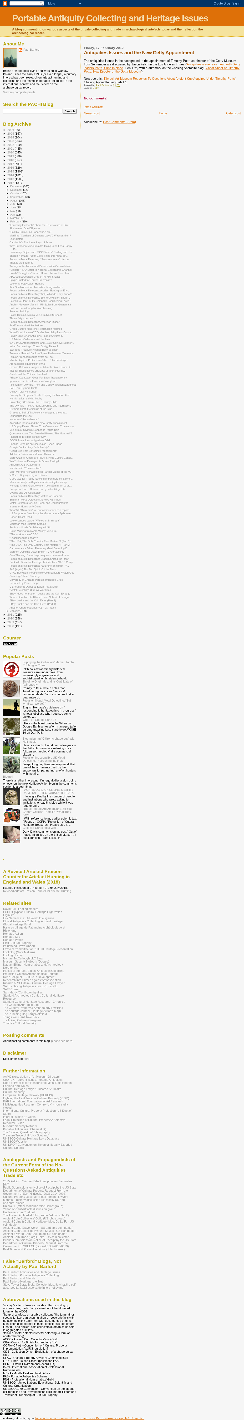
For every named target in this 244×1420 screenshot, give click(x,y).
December (16, 186)
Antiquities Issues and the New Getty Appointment (38, 423)
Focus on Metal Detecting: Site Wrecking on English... (40, 297)
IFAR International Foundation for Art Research (33, 1101)
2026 (11, 129)
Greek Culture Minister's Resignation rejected (36, 328)
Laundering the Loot (21, 415)
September (17, 197)
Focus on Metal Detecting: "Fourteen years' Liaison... (40, 259)
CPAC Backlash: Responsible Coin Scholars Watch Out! (42, 572)
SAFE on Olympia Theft (23, 388)
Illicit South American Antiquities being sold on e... (38, 287)
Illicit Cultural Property (17, 942)
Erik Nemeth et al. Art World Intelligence (28, 918)
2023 (11, 140)
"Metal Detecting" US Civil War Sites (30, 590)
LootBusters (17, 238)
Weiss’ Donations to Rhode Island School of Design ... (40, 597)
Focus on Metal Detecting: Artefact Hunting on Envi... (40, 290)
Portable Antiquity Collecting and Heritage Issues (110, 18)
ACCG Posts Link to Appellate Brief (30, 440)
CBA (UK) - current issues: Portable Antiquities (32, 1079)
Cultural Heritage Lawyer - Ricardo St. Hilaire (32, 1089)
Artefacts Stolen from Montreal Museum (32, 454)
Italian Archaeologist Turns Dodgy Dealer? (34, 346)
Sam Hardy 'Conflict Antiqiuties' (23, 992)
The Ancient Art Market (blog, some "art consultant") (36, 1215)
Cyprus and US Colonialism (25, 492)
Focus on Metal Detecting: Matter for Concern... (37, 496)
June (13, 207)
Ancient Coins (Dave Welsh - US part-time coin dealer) (38, 1227)
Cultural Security (14, 1092)
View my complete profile (19, 92)
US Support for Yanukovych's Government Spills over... (41, 513)
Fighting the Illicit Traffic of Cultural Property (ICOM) (36, 1098)
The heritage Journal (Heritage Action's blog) (32, 1010)
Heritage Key (11, 936)
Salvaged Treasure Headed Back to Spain (34, 349)
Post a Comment (93, 106)
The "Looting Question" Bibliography (26, 1132)
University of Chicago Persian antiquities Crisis (36, 579)
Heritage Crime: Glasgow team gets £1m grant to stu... (41, 485)
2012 (11, 182)
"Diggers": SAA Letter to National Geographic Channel (40, 269)
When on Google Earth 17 (39, 719)
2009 (11, 622)
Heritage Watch (13, 939)
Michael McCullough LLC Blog (23, 958)
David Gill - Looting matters (20, 908)
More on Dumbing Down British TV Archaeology (37, 551)
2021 (11, 148)
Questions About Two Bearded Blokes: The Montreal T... (42, 433)
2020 (11, 152)
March (14, 217)
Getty (96, 88)
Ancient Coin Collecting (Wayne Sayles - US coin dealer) (39, 1230)
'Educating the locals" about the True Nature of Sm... (40, 225)
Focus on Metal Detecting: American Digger (35, 321)
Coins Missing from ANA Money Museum (33, 531)
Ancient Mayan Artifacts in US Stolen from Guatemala (40, 304)
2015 (11, 171)
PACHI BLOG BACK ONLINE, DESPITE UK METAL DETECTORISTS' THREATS (48, 791)
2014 (11, 175)
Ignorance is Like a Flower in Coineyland (33, 381)
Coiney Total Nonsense (23, 391)
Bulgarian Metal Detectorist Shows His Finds (35, 499)
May (13, 211)
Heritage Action (13, 933)
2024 (11, 137)
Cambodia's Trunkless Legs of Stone (31, 242)
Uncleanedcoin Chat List (19, 1212)
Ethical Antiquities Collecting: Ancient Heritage (33, 921)
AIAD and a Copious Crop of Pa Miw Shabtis (35, 276)
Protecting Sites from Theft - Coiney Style (33, 402)
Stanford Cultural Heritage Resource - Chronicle (34, 1001)
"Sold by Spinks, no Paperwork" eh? (30, 232)
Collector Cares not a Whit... (41, 827)
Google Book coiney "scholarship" (29, 447)
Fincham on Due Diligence (25, 228)
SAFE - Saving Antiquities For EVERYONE (30, 986)
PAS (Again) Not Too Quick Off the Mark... (34, 569)
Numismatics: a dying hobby (26, 398)
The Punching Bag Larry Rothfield (25, 1014)
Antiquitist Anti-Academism (25, 464)
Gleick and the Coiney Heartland (28, 374)
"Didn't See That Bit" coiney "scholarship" (33, 450)
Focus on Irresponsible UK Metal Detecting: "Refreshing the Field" (44, 759)
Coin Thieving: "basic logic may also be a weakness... (40, 555)
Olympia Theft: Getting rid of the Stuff (31, 409)
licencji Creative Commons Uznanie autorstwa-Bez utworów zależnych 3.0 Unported (89, 1418)
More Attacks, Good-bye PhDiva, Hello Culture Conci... (41, 457)
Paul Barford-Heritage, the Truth (23, 1281)
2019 (11, 156)
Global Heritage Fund (17, 924)
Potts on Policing (19, 311)
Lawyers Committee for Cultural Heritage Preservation (38, 949)
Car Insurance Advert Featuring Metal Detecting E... (39, 548)
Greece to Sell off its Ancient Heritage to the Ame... (38, 412)
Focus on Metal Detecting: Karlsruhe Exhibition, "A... (40, 565)
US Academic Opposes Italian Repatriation (34, 586)
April (13, 214)
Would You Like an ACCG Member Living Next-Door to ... (42, 332)
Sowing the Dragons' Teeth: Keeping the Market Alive (40, 395)
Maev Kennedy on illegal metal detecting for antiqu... (39, 482)
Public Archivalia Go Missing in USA (30, 527)
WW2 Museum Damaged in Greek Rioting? (34, 461)
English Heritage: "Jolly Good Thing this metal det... (39, 255)
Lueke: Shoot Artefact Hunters (27, 283)
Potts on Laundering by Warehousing (31, 308)
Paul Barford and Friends (19, 1278)
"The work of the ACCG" (24, 534)
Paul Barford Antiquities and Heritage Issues (31, 1272)
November (16, 189)
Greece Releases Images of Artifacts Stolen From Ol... (41, 367)
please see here (61, 1041)
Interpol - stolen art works (19, 1116)
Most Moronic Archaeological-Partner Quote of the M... (41, 471)
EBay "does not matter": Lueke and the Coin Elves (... (40, 593)
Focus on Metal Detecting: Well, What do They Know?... (42, 294)
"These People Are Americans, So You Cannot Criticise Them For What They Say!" (47, 811)
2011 (11, 614)
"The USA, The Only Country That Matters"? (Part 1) (40, 541)
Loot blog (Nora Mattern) (19, 952)
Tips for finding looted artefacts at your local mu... (38, 370)
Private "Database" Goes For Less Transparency (38, 377)
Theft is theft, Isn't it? (21, 262)
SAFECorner (11, 989)
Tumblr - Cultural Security (19, 1023)
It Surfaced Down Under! (19, 946)
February (16, 221)
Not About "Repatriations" (24, 419)
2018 (11, 160)
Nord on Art (10, 967)
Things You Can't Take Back (21, 1017)
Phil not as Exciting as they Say (28, 436)
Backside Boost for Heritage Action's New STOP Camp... (42, 562)
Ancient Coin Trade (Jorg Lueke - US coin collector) (36, 1236)
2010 (11, 618)
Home (163, 113)
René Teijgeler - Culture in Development (29, 976)
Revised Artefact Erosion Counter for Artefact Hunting (37, 891)
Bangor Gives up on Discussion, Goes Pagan (36, 443)
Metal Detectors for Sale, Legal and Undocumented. (39, 502)
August (14, 200)
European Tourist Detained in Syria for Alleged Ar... (38, 489)
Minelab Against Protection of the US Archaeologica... (40, 360)
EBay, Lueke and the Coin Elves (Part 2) (33, 600)
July (13, 203)
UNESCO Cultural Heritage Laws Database (31, 1138)
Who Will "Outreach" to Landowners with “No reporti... (40, 510)
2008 (11, 626)
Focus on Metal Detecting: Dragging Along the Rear (39, 558)
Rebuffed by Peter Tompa (24, 583)
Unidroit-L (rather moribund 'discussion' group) (33, 1206)
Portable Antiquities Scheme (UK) (24, 1129)
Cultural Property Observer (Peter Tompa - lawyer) (35, 1196)
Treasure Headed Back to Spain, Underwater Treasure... (42, 353)
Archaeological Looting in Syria (27, 363)
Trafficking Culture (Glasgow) (22, 1020)
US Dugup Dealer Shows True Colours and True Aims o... (43, 426)
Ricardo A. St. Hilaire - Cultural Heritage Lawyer (34, 983)
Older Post (233, 113)
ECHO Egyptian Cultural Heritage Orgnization (32, 912)
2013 (11, 179)
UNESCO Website (15, 1141)
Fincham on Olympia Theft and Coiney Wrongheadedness (43, 384)
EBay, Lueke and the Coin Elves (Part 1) (33, 604)
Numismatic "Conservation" (25, 468)
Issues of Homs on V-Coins (25, 506)
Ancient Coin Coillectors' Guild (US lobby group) (34, 1218)
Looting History (13, 955)
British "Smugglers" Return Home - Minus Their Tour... (41, 273)
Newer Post (92, 113)
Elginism (8, 915)
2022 (11, 144)
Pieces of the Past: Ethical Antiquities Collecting (33, 970)
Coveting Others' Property (25, 576)
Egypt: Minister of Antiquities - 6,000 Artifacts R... (37, 335)
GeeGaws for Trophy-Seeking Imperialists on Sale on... (41, 478)
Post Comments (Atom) (119, 122)
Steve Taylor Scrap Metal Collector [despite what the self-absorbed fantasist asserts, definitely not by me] (39, 1286)
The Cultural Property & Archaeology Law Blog (33, 1007)
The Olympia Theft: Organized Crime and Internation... (41, 405)
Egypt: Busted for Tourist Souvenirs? (31, 280)
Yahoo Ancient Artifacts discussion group (29, 1209)
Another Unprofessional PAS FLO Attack (33, 607)
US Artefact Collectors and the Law (30, 339)
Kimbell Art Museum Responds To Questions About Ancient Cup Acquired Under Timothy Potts (169, 78)
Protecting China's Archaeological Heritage (31, 973)
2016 (11, 167)
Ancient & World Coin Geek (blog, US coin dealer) (35, 1233)
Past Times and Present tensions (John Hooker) (34, 1249)
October (15, 193)
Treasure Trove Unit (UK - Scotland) (26, 1135)
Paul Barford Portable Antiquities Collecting (31, 1275)
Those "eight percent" (22, 318)
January (15, 610)
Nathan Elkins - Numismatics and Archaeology (33, 964)
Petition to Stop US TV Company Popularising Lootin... (40, 301)
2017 (11, 163)
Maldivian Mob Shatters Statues (28, 523)
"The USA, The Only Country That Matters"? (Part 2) (40, 544)
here (27, 1059)
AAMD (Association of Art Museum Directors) (32, 1076)
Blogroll (8, 776)
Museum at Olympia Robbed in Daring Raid (34, 429)
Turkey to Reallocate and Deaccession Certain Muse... (41, 266)
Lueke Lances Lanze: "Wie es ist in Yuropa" (35, 520)
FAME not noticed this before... (27, 325)
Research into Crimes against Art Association (32, 980)
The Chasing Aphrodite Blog (21, 1004)
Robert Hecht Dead (21, 517)
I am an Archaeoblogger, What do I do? (32, 356)
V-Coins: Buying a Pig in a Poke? (28, 475)
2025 (11, 133)
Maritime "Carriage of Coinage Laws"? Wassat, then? (40, 235)
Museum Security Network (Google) (26, 961)
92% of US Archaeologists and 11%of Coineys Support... (42, 342)
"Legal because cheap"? (24, 537)
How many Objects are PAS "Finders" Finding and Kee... (42, 252)
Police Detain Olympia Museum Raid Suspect (36, 315)
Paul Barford (31, 49)
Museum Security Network (20, 1126)
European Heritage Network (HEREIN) (28, 1095)
